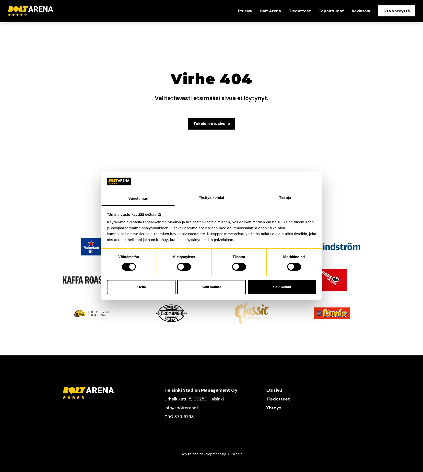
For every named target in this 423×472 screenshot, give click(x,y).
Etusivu (245, 10)
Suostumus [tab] (138, 198)
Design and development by (211, 454)
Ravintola (361, 10)
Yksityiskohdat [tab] (211, 197)
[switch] (184, 267)
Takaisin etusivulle (211, 123)
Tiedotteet (300, 10)
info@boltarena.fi (182, 408)
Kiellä (141, 287)
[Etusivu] (42, 11)
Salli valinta (211, 287)
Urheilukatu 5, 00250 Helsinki (194, 399)
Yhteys (274, 408)
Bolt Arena (270, 10)
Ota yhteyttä (396, 10)
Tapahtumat (331, 10)
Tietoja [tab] (285, 197)
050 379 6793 (179, 417)
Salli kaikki (282, 287)
